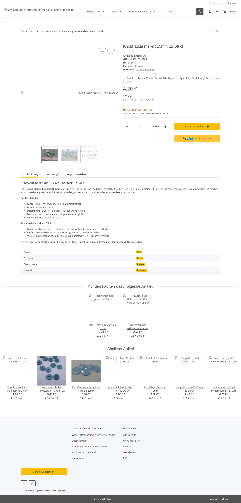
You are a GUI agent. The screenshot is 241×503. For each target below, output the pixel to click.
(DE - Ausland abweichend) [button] (155, 113)
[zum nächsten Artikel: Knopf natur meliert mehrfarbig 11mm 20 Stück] (217, 31)
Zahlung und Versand (84, 452)
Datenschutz (79, 440)
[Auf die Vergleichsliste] (102, 50)
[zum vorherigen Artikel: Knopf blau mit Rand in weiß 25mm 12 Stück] (210, 31)
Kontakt (231, 3)
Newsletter (129, 452)
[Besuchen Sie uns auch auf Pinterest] (32, 483)
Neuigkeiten (215, 3)
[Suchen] (199, 11)
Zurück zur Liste (30, 31)
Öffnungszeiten (131, 440)
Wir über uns (130, 434)
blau (139, 252)
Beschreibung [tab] (29, 174)
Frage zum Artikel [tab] (76, 174)
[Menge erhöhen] (165, 126)
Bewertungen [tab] (52, 174)
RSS (125, 458)
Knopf (139, 258)
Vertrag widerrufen (43, 471)
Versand (149, 99)
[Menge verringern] (127, 126)
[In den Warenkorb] (23, 42)
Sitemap (127, 446)
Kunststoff (141, 270)
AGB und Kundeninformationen (89, 446)
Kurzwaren (141, 66)
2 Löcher (141, 264)
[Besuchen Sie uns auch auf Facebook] (24, 483)
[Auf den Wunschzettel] (111, 50)
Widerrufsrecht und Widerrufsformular (93, 434)
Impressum (78, 458)
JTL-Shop (224, 498)
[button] (209, 11)
